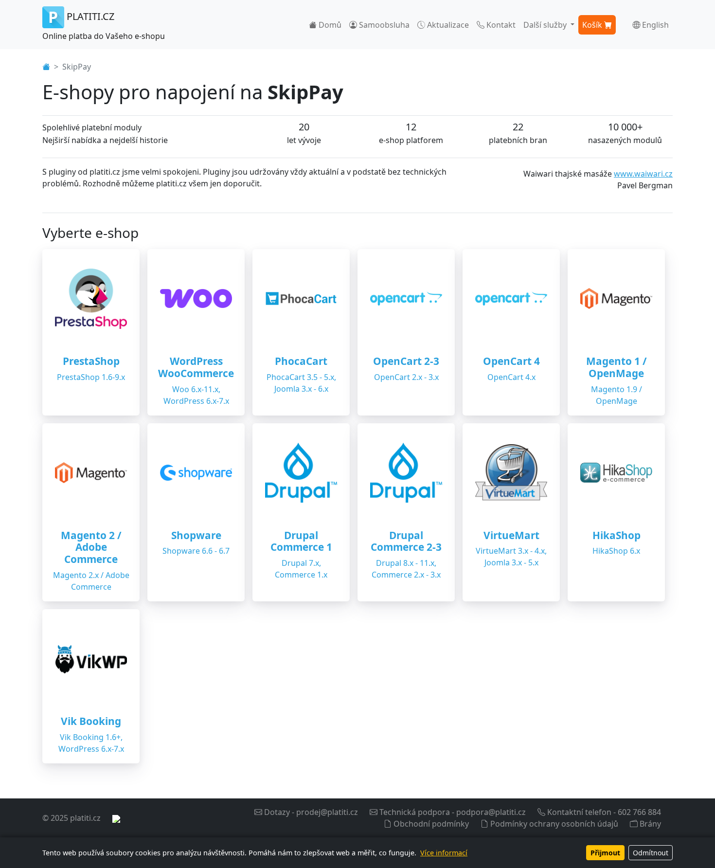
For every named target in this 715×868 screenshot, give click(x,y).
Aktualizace (447, 24)
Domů (329, 24)
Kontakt (500, 24)
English (654, 24)
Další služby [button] (546, 24)
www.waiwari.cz (643, 173)
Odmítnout (650, 852)
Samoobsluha (383, 24)
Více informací (443, 852)
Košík (593, 24)
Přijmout (605, 852)
